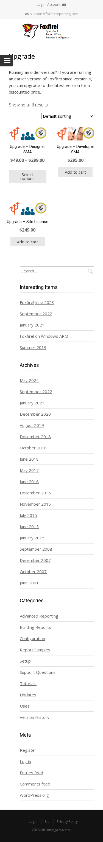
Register (28, 750)
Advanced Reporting (39, 616)
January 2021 (32, 325)
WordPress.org (34, 795)
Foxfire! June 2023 (37, 302)
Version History (34, 717)
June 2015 (29, 526)
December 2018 (35, 436)
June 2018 (29, 459)
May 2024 (29, 380)
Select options (27, 176)
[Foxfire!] (51, 31)
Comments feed (35, 784)
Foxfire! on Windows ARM (44, 336)
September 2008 (36, 549)
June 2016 (29, 481)
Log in (25, 761)
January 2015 (32, 537)
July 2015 (28, 515)
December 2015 (35, 492)
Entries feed (31, 772)
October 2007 (33, 571)
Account (53, 4)
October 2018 (33, 447)
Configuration (32, 638)
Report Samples (35, 649)
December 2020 (35, 414)
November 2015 (35, 504)
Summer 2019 (33, 347)
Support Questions (37, 672)
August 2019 (32, 425)
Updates (28, 694)
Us (47, 821)
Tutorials (28, 683)
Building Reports (35, 627)
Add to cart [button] (75, 172)
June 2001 (29, 582)
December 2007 (35, 560)
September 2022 (36, 313)
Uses (25, 706)
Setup (25, 661)
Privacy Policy (67, 821)
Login (41, 4)
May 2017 (29, 470)
